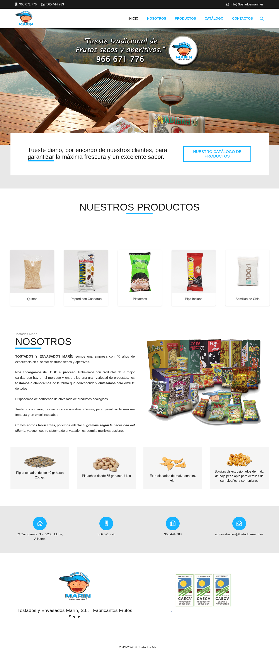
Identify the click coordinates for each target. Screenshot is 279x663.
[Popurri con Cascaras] (57, 271)
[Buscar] (261, 18)
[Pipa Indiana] (165, 271)
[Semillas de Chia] (218, 271)
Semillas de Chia (218, 299)
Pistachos (111, 299)
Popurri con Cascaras (57, 299)
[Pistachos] (111, 271)
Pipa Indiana (164, 299)
